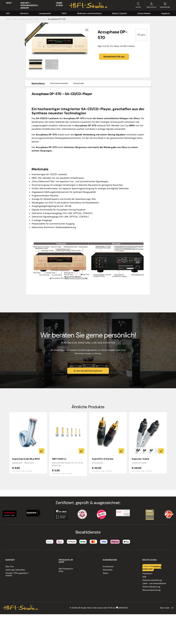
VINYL (64, 13)
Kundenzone (108, 566)
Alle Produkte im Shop (66, 569)
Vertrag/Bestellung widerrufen (151, 567)
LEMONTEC (123, 608)
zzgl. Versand (26, 471)
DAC (37, 19)
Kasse (105, 573)
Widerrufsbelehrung (151, 586)
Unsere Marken (144, 13)
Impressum (147, 573)
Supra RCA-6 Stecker (102, 458)
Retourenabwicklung (151, 590)
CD (43, 19)
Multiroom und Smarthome (89, 13)
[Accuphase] (141, 35)
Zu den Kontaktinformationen (88, 370)
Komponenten (26, 19)
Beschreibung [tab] (38, 83)
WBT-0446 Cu (59, 458)
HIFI (7, 13)
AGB (144, 577)
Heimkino (24, 13)
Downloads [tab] (78, 83)
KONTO (152, 7)
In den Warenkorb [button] (41, 451)
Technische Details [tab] (59, 83)
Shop (8, 3)
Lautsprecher (45, 13)
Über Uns (10, 566)
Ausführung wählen (161, 451)
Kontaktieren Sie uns (114, 56)
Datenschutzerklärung (152, 580)
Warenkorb (107, 570)
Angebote (165, 13)
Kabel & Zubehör (119, 13)
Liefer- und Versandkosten (154, 583)
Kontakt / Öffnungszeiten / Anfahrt (29, 5)
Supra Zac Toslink (140, 458)
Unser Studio (59, 4)
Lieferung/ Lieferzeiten (15, 570)
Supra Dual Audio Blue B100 (26, 458)
